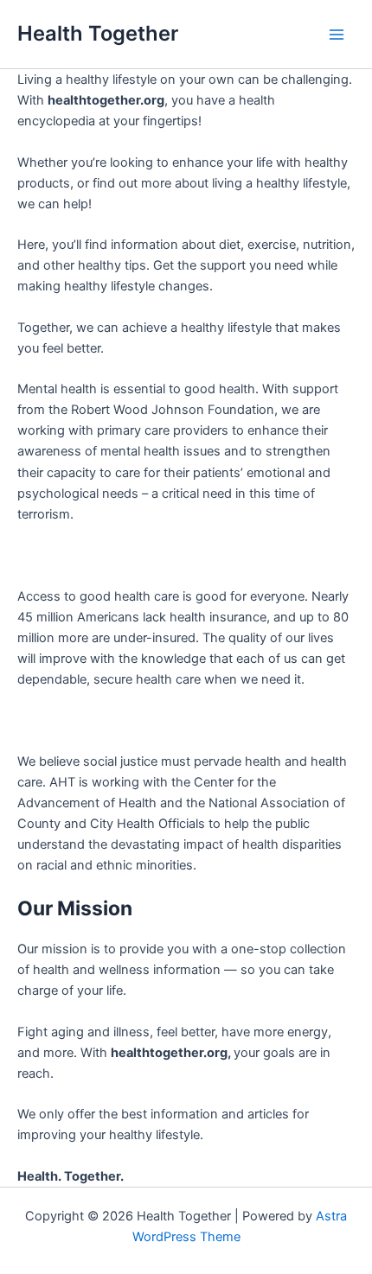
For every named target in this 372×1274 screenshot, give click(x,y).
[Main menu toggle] (336, 34)
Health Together (97, 33)
